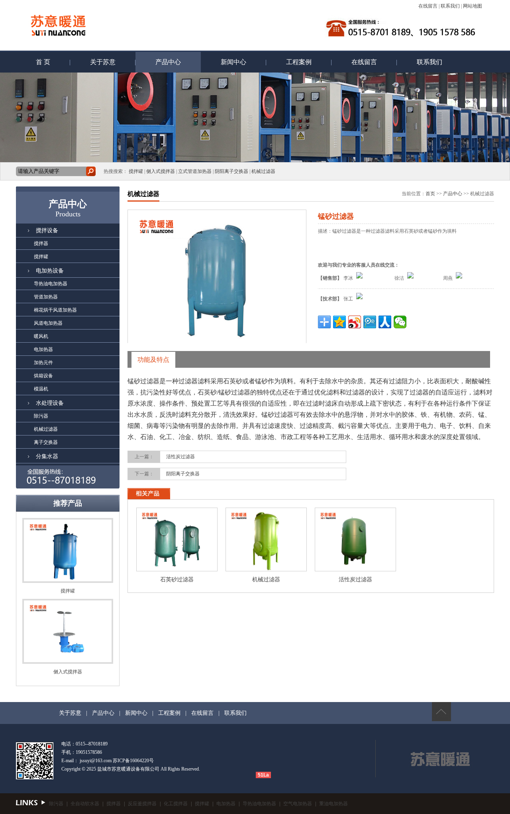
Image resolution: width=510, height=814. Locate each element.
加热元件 (34, 362)
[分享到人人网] (385, 322)
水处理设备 (50, 403)
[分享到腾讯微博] (369, 322)
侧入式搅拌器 (160, 171)
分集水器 (47, 456)
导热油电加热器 (41, 283)
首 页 (43, 62)
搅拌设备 (47, 230)
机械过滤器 (263, 171)
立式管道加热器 (195, 171)
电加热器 (34, 349)
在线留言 (427, 6)
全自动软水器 (85, 803)
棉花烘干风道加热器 (46, 310)
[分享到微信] (400, 322)
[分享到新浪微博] (354, 322)
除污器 (32, 416)
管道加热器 (37, 297)
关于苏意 (103, 62)
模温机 (32, 389)
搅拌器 (32, 243)
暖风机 (32, 336)
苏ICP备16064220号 (133, 760)
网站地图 (472, 6)
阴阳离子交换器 (231, 171)
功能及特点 (153, 359)
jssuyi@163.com (95, 760)
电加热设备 (50, 271)
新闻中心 (233, 62)
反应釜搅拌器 (142, 803)
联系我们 (450, 6)
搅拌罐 (136, 171)
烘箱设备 (34, 376)
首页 (430, 193)
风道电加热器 (39, 323)
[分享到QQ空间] (339, 322)
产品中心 (168, 62)
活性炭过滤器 (180, 456)
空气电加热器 (297, 803)
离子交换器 (37, 442)
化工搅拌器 (176, 803)
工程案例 (299, 62)
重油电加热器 (333, 803)
